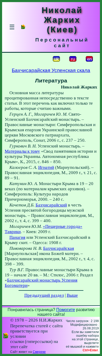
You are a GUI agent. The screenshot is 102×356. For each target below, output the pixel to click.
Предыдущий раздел (44, 295)
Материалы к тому (22, 151)
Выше (72, 295)
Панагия (17, 237)
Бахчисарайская (58, 248)
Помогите (65, 309)
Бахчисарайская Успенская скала (51, 70)
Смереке (39, 352)
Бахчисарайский (51, 205)
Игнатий (46, 167)
